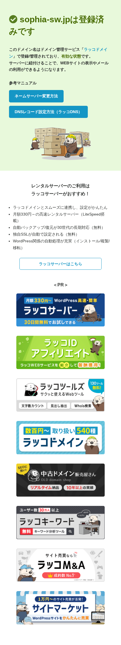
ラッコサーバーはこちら (60, 264)
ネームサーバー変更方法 (36, 96)
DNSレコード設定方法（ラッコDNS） (48, 111)
